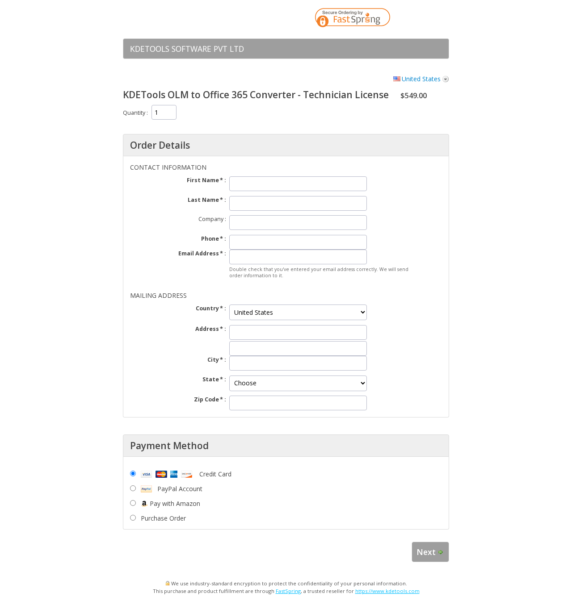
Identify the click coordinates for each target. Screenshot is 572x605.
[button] (424, 19)
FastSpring (288, 591)
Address (207, 329)
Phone (210, 238)
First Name (203, 180)
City (213, 359)
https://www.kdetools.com (387, 591)
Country (207, 308)
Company (210, 219)
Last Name (203, 200)
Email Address (198, 253)
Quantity (134, 113)
